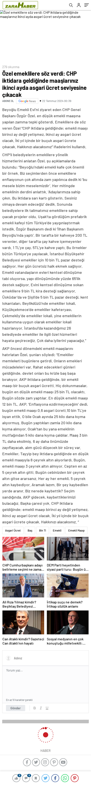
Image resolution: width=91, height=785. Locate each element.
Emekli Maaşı (76, 530)
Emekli (57, 530)
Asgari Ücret (13, 530)
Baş (30, 530)
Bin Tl (42, 530)
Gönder (15, 708)
